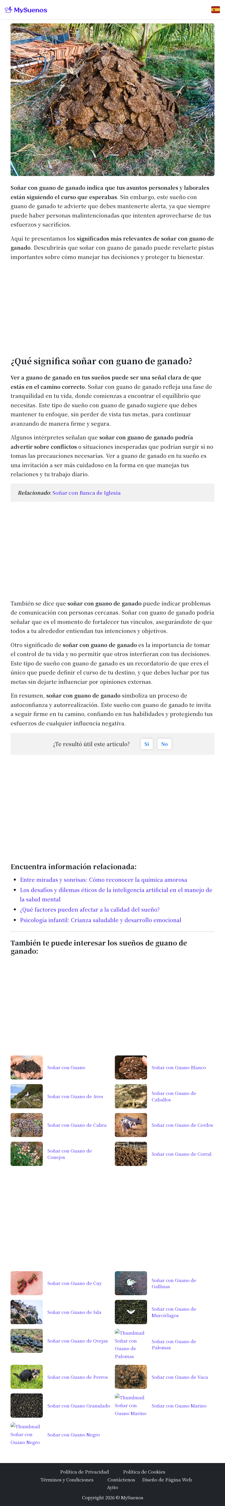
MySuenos (132, 1497)
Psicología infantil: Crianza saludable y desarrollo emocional (100, 920)
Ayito (112, 1487)
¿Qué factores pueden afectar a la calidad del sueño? (90, 909)
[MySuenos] (26, 9)
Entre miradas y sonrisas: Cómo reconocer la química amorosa (103, 879)
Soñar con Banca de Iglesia (86, 492)
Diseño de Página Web (167, 1479)
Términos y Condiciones (66, 1479)
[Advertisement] (112, 307)
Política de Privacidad (84, 1471)
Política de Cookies (144, 1471)
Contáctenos (121, 1479)
